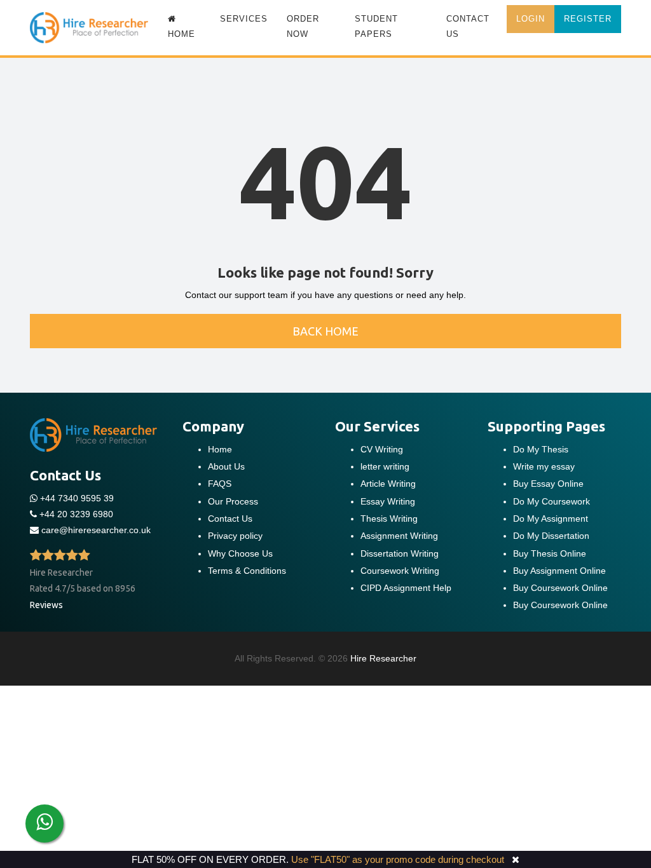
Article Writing (388, 483)
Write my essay (544, 466)
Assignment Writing (399, 536)
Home (220, 449)
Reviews (46, 605)
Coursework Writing (399, 571)
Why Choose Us (240, 553)
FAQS (219, 483)
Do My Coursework (551, 501)
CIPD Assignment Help (405, 588)
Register (588, 19)
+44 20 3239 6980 (76, 514)
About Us (226, 466)
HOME (181, 34)
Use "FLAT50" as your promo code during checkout (397, 859)
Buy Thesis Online (549, 553)
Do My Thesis (540, 449)
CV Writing (381, 449)
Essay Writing (387, 501)
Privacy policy (235, 536)
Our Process (233, 501)
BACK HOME (325, 331)
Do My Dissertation (551, 536)
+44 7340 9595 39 (76, 498)
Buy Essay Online (548, 483)
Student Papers (376, 26)
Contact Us (468, 26)
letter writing (384, 466)
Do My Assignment (550, 518)
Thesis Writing (389, 518)
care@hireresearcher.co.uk (96, 530)
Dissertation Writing (399, 553)
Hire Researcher (383, 658)
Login (530, 19)
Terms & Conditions (247, 571)
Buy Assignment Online (559, 571)
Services (244, 19)
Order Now (303, 26)
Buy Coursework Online (560, 588)
